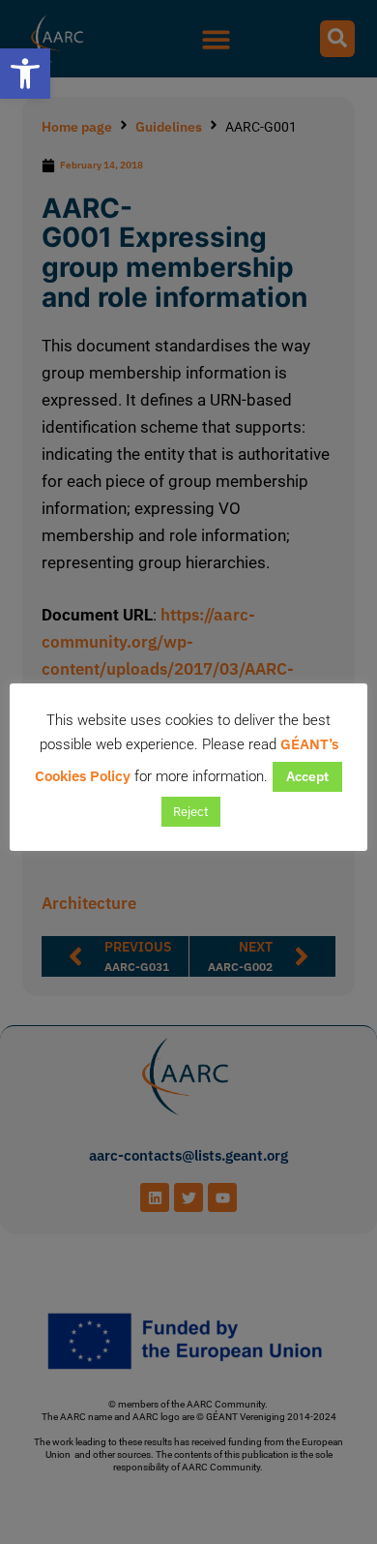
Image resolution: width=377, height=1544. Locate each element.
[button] (25, 73)
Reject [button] (191, 811)
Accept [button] (307, 776)
